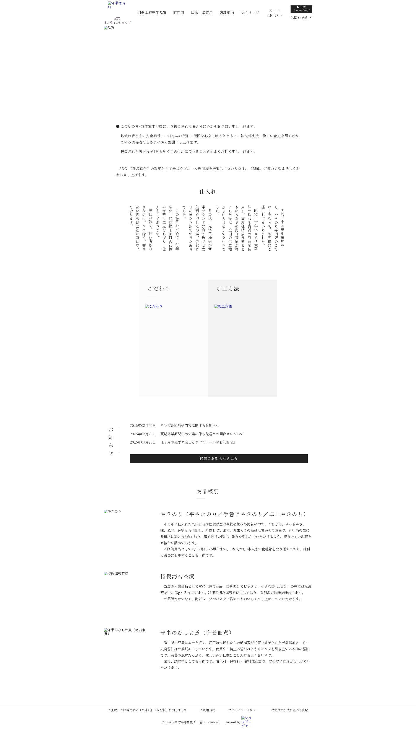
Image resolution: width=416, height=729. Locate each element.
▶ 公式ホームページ (301, 9)
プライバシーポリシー (243, 710)
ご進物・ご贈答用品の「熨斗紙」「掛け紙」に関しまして (147, 710)
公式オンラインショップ (117, 20)
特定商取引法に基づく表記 (289, 710)
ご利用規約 (207, 710)
